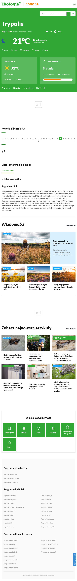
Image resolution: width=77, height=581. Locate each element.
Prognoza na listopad (48, 548)
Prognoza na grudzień (48, 552)
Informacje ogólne (8, 170)
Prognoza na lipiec (10, 564)
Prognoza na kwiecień (11, 552)
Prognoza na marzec (10, 548)
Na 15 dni (40, 88)
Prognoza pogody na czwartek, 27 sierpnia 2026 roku (63, 243)
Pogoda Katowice (9, 511)
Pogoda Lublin (8, 527)
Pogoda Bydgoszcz (10, 499)
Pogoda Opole (46, 499)
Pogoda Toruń (46, 515)
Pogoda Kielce (8, 515)
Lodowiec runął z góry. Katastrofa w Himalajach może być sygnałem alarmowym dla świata (63, 357)
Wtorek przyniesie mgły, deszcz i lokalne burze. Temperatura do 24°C (38, 287)
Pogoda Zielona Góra (48, 527)
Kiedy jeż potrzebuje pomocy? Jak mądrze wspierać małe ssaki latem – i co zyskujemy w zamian (63, 386)
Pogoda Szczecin (46, 511)
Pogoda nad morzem (11, 474)
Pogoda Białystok (10, 495)
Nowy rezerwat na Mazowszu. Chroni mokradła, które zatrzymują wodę (35, 357)
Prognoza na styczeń (11, 540)
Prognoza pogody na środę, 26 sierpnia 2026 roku (12, 287)
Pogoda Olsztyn (46, 495)
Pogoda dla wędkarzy (11, 482)
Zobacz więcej (70, 225)
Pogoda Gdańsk (9, 503)
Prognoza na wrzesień (48, 540)
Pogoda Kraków (9, 519)
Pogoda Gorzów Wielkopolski (14, 507)
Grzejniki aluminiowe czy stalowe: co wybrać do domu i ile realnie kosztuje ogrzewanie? (13, 386)
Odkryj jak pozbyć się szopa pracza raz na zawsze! (37, 386)
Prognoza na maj (9, 556)
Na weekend (28, 88)
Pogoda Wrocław (47, 523)
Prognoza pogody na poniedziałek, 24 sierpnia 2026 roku (63, 287)
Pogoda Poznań (46, 503)
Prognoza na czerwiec (11, 560)
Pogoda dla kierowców (11, 478)
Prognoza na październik (49, 544)
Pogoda (32, 4)
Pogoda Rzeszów (47, 507)
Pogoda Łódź (8, 523)
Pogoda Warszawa (47, 519)
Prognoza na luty (9, 544)
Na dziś (16, 88)
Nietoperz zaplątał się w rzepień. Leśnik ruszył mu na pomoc (13, 357)
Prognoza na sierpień (11, 567)
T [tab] (60, 139)
